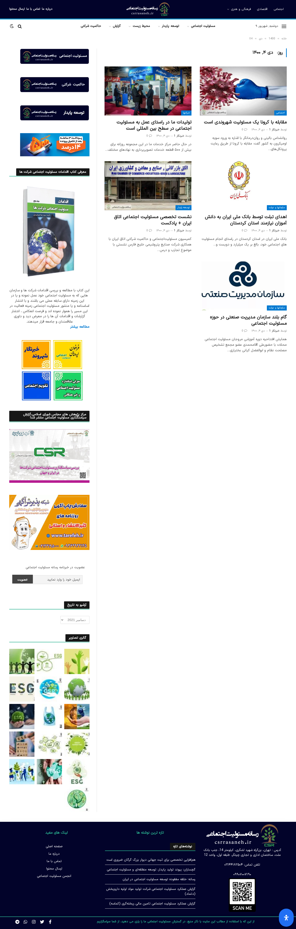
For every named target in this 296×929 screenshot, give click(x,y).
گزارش (117, 26)
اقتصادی (262, 9)
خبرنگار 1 (274, 130)
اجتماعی (279, 9)
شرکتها (186, 113)
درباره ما (47, 9)
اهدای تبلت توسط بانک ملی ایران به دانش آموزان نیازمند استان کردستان (246, 220)
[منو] (284, 26)
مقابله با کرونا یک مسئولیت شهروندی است (245, 122)
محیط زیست (141, 26)
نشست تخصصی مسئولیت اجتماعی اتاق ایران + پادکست (152, 220)
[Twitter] (42, 921)
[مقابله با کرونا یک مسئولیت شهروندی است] (243, 91)
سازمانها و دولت (277, 208)
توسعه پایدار (170, 26)
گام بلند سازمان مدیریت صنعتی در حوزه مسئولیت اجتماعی (248, 320)
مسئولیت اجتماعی (203, 26)
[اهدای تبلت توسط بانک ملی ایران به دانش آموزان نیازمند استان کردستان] (243, 185)
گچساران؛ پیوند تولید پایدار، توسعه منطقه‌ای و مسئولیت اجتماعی (151, 869)
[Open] (286, 918)
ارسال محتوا (17, 9)
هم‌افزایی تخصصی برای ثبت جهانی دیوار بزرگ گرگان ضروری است (150, 859)
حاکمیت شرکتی (91, 26)
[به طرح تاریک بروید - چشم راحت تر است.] (12, 26)
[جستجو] (20, 26)
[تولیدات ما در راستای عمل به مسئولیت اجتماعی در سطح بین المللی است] (148, 91)
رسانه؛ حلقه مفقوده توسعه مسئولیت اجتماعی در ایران (159, 879)
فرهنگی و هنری (241, 9)
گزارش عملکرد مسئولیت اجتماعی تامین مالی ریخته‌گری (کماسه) (152, 903)
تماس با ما (33, 9)
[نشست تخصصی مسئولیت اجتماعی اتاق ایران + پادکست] (148, 185)
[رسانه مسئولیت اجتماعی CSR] (148, 9)
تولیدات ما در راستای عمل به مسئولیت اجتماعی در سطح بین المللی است (154, 125)
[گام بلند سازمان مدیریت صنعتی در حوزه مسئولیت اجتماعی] (243, 286)
